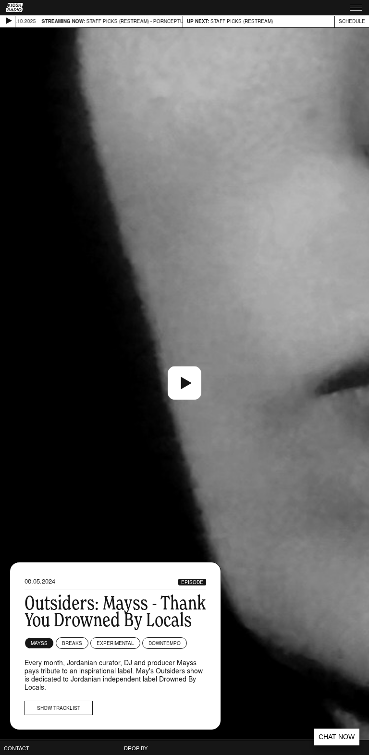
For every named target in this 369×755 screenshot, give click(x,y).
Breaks (72, 643)
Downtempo (164, 643)
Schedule (352, 21)
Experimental (115, 643)
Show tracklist (58, 708)
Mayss (39, 643)
